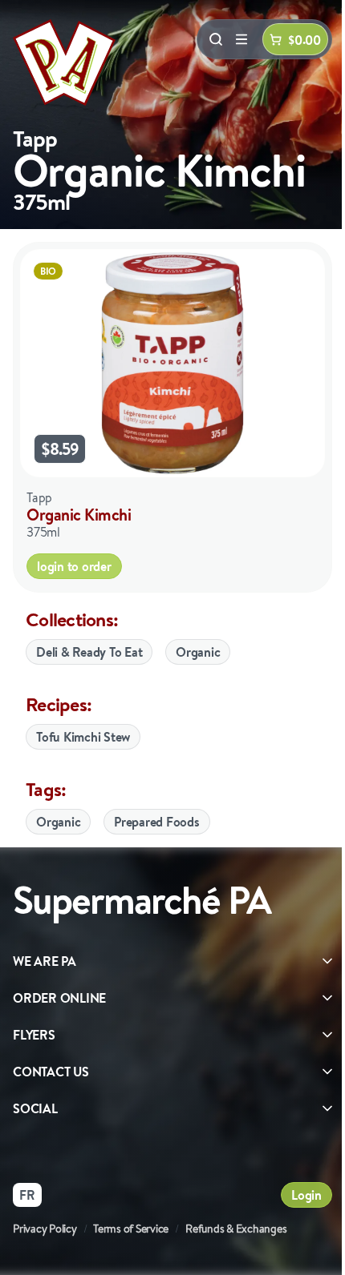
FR (27, 1195)
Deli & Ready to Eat (89, 652)
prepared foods (157, 822)
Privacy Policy (45, 1229)
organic (58, 822)
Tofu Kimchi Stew (83, 737)
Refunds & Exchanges (235, 1229)
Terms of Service (130, 1229)
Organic (198, 652)
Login (306, 1195)
